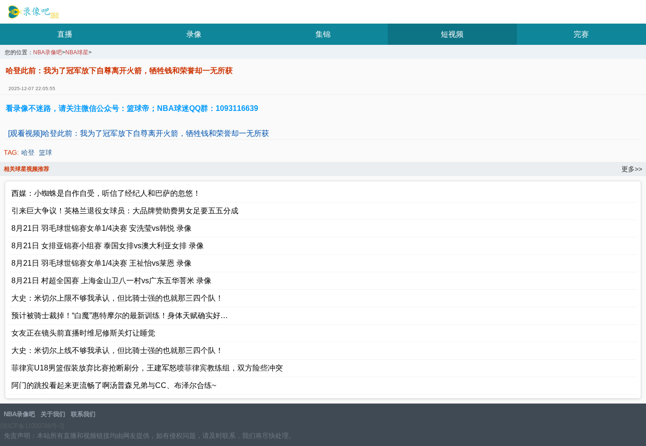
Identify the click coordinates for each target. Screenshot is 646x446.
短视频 (452, 34)
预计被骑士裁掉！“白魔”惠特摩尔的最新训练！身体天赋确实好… (119, 315)
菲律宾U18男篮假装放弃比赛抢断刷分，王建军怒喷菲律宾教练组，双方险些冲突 (147, 368)
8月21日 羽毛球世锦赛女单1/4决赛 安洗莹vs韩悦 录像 (101, 228)
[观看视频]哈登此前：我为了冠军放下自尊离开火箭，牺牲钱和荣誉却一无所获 (138, 133)
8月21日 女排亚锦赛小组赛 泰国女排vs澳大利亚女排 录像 (107, 246)
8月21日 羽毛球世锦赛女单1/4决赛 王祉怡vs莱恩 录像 (101, 263)
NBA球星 (76, 53)
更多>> (631, 169)
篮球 (45, 152)
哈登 (28, 152)
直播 (64, 34)
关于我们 (53, 414)
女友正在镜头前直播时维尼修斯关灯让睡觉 (83, 333)
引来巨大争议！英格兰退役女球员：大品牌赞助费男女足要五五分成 (124, 211)
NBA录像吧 (32, 12)
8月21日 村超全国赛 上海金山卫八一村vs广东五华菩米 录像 (111, 281)
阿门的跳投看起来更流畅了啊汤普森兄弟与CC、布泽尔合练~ (113, 385)
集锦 (323, 34)
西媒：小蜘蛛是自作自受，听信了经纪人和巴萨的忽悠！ (106, 193)
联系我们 (83, 414)
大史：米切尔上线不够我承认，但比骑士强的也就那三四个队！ (117, 350)
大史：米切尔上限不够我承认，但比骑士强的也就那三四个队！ (117, 298)
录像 (193, 34)
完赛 (581, 34)
